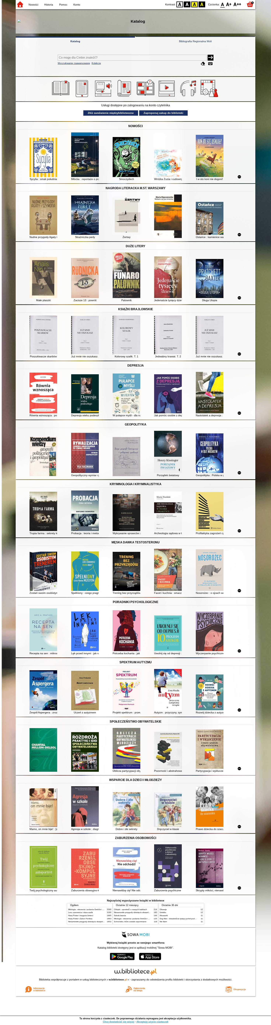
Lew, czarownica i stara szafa (80, 912)
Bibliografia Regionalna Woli (195, 41)
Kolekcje (96, 63)
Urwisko (163, 912)
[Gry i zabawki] (210, 97)
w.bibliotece (118, 979)
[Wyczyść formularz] (203, 63)
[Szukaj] (210, 58)
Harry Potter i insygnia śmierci (80, 915)
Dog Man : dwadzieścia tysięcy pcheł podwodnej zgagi (183, 919)
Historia (48, 4)
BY (202, 4)
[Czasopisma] (125, 97)
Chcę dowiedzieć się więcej (118, 1021)
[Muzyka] (189, 97)
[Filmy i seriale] (167, 97)
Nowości (33, 4)
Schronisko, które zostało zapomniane (130, 922)
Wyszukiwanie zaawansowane (74, 63)
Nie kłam (163, 922)
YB (194, 4)
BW (187, 4)
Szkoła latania (120, 915)
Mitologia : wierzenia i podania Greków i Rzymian (89, 909)
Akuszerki (164, 915)
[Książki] (61, 97)
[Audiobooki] (104, 97)
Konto (76, 4)
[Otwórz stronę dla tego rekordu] (44, 158)
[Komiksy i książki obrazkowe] (146, 97)
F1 (229, 4)
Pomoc (63, 4)
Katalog (75, 41)
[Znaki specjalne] (210, 63)
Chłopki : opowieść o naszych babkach (130, 909)
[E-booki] (82, 97)
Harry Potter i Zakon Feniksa (80, 919)
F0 (222, 4)
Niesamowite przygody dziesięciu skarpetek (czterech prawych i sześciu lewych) (101, 922)
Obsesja (163, 909)
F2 (237, 4)
